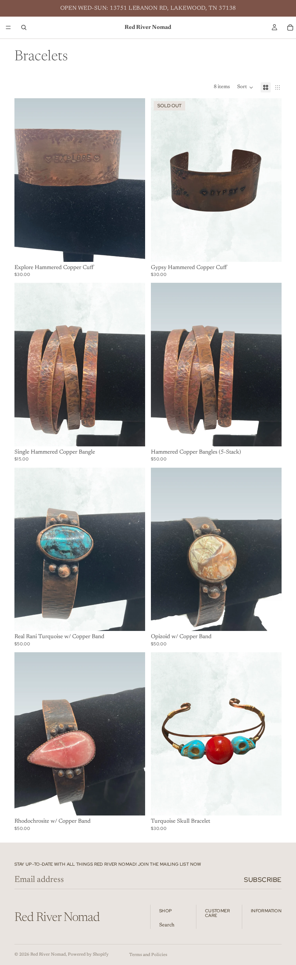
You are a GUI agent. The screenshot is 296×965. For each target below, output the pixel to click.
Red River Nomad (48, 954)
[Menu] (8, 27)
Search (166, 925)
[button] (245, 87)
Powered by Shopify (88, 954)
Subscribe (263, 879)
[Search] (24, 27)
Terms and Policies (148, 955)
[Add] (133, 250)
